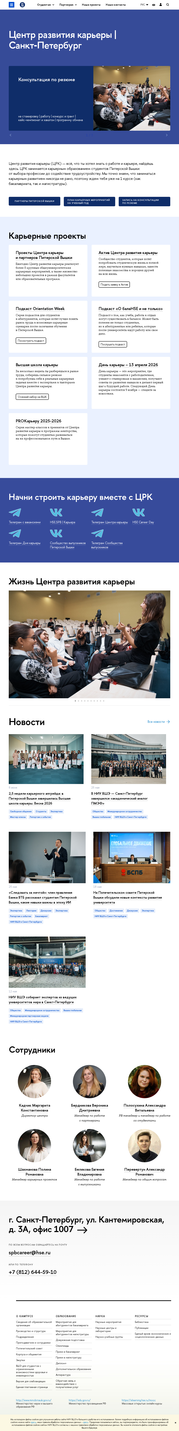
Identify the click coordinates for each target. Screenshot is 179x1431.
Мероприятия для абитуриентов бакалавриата (72, 1323)
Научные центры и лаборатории (105, 1329)
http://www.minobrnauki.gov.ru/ (33, 1400)
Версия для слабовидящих (30, 1381)
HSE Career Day (143, 522)
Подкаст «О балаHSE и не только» (131, 308)
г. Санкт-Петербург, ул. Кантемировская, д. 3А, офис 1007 (86, 1224)
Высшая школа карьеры (37, 364)
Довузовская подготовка (70, 1340)
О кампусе (24, 1316)
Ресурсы (141, 1316)
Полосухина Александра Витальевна (145, 1108)
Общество (98, 811)
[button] (12, 644)
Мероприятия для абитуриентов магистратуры (72, 1332)
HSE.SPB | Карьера (62, 522)
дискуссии (46, 910)
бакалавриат (41, 916)
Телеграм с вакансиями (25, 522)
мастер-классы (18, 817)
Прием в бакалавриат (68, 1351)
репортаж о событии (40, 817)
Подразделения (25, 1336)
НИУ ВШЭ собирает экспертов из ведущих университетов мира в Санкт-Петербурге (43, 999)
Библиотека (141, 1322)
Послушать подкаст (113, 344)
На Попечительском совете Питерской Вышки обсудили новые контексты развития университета (127, 897)
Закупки (20, 1360)
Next (167, 135)
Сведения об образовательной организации (34, 1323)
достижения (116, 910)
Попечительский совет (29, 1348)
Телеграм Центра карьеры (109, 522)
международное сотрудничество (125, 811)
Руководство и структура (30, 1331)
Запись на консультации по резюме (140, 201)
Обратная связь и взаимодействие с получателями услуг (67, 1384)
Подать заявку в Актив (114, 284)
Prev (10, 135)
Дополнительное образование (73, 1369)
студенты (41, 811)
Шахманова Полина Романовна (34, 1172)
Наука (100, 1316)
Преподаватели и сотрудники (33, 1342)
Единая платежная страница (32, 1387)
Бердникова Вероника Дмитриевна (89, 1108)
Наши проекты (91, 4)
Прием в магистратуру (68, 1357)
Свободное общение (21, 811)
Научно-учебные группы (109, 1336)
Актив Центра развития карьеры (128, 252)
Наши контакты (116, 4)
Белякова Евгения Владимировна (89, 1172)
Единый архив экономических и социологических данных (153, 1335)
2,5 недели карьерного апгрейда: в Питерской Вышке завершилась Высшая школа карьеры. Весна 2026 (39, 798)
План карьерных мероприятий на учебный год (88, 201)
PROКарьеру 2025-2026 (38, 421)
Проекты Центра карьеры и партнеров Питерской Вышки (44, 255)
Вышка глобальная (102, 817)
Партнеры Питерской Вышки (34, 201)
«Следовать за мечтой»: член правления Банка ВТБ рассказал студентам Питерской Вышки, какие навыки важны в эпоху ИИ (43, 897)
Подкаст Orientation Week (40, 308)
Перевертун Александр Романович (144, 1172)
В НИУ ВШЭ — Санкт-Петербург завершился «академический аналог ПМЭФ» (119, 798)
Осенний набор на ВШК (32, 397)
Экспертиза (16, 910)
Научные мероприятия (108, 1322)
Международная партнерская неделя (29, 1016)
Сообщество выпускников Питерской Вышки (68, 545)
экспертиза (56, 811)
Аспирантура (63, 1374)
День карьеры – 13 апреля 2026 (128, 364)
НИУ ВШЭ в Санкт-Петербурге (130, 817)
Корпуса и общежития (28, 1354)
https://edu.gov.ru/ (80, 1400)
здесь (33, 1422)
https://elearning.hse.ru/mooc (139, 1400)
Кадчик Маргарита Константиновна (34, 1108)
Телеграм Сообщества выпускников (107, 545)
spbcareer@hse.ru (30, 1252)
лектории (31, 910)
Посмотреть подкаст (31, 341)
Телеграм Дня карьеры (24, 543)
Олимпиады (62, 1345)
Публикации (141, 1328)
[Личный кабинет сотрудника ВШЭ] (160, 5)
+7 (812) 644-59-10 (33, 1272)
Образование (66, 1316)
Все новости (156, 722)
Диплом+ (61, 1363)
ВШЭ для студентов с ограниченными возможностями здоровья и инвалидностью (31, 1370)
